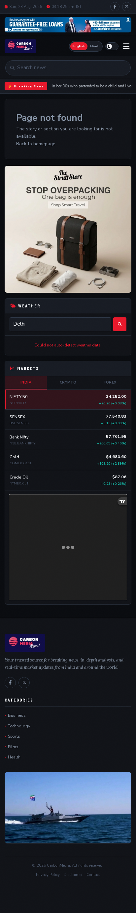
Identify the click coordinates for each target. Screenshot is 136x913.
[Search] (119, 324)
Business (17, 715)
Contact (93, 874)
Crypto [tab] (68, 382)
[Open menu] (126, 46)
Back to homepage (35, 144)
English (78, 46)
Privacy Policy (48, 874)
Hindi (94, 46)
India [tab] (26, 382)
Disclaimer (73, 874)
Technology (19, 726)
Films (13, 747)
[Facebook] (114, 6)
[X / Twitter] (126, 6)
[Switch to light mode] (112, 46)
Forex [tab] (110, 382)
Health (14, 757)
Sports (14, 736)
